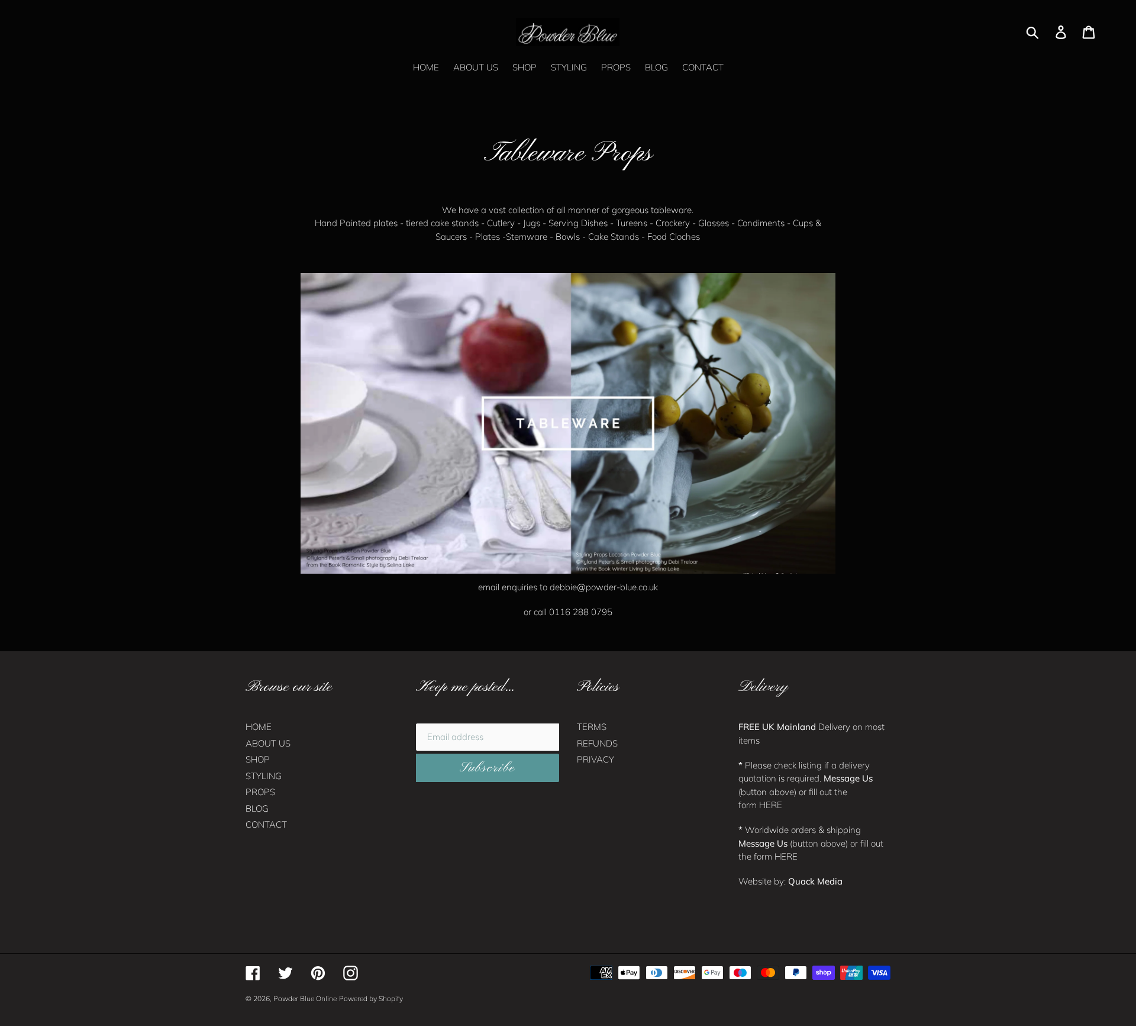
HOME (259, 726)
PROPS (260, 791)
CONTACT (266, 824)
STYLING (264, 775)
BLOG (257, 808)
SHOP (258, 759)
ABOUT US (268, 743)
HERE (770, 804)
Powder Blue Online (305, 998)
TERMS (591, 726)
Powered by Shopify (371, 998)
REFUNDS (597, 743)
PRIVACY (595, 759)
